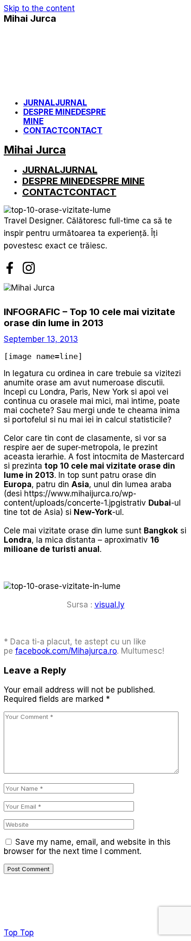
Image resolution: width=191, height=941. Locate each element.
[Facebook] (10, 268)
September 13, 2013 (41, 339)
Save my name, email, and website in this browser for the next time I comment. (87, 846)
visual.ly (110, 604)
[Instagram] (29, 268)
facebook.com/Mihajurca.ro (66, 651)
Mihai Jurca (30, 18)
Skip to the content (39, 8)
